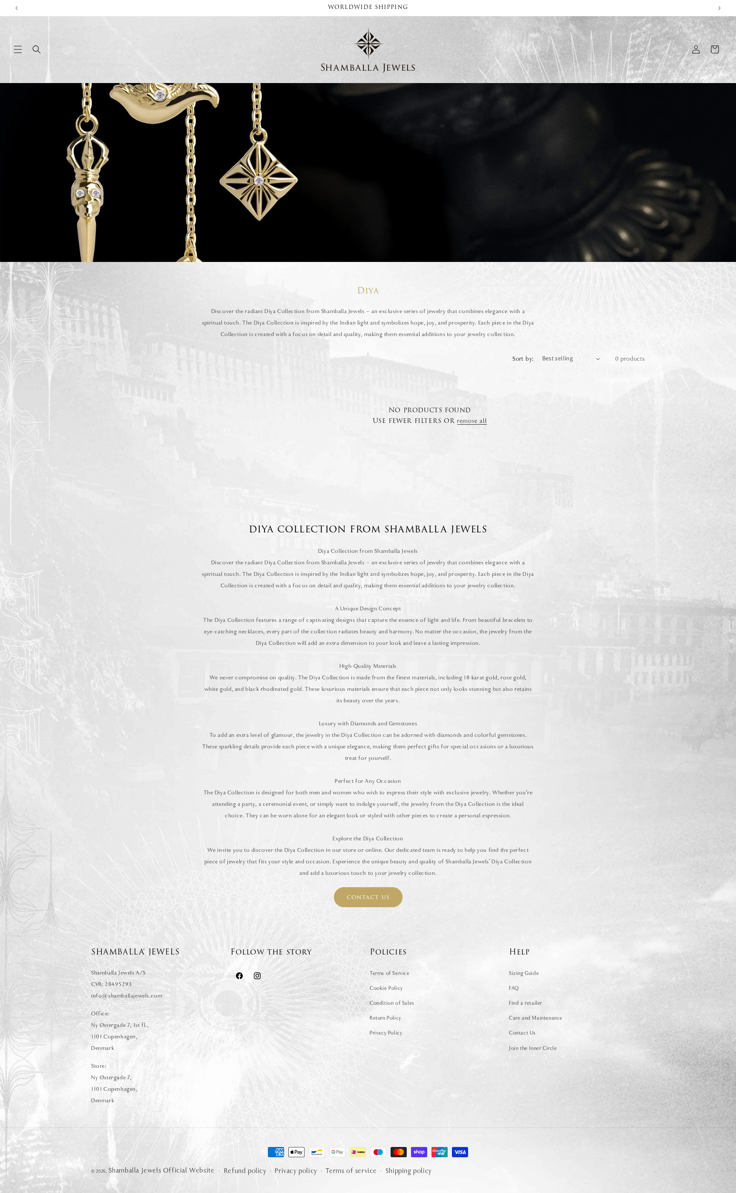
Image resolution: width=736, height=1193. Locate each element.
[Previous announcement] (16, 8)
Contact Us (522, 1032)
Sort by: (522, 358)
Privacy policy (296, 1171)
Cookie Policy (386, 988)
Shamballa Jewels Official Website (162, 1170)
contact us (368, 897)
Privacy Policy (386, 1032)
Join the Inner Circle (533, 1048)
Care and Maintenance (536, 1018)
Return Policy (385, 1018)
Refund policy (245, 1171)
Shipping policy (408, 1171)
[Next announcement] (719, 8)
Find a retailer (525, 1003)
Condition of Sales (392, 1003)
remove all (472, 421)
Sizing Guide (524, 973)
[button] (18, 49)
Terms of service (351, 1171)
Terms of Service (390, 973)
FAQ (514, 988)
